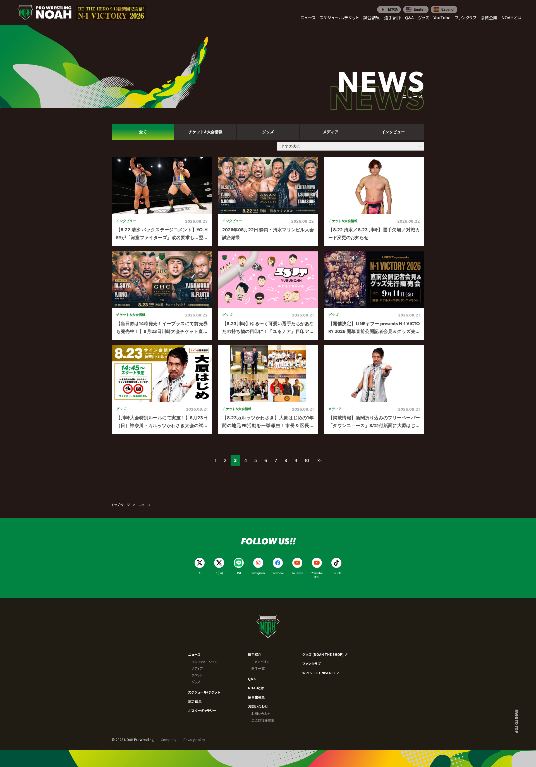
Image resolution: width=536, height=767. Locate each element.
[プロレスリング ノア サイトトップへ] (44, 12)
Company (168, 739)
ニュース (194, 654)
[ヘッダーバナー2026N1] (111, 12)
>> (319, 460)
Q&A (252, 678)
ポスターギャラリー (202, 710)
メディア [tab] (330, 132)
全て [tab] (143, 132)
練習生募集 (256, 697)
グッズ (196, 681)
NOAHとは (256, 687)
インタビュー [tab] (393, 132)
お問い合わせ (258, 706)
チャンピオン (260, 661)
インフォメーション (204, 661)
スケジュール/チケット (204, 692)
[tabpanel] (268, 295)
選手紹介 (254, 654)
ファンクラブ (311, 663)
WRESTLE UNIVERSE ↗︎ (321, 672)
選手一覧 (258, 668)
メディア (197, 668)
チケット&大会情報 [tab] (205, 132)
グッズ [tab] (268, 132)
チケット (197, 675)
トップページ (121, 504)
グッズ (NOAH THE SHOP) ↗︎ (325, 654)
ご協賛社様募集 (262, 720)
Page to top (517, 721)
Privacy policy (194, 739)
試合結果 (195, 701)
